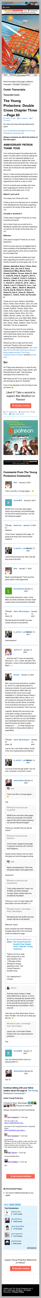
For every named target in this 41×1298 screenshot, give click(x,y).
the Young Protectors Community (20, 1092)
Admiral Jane (16, 1212)
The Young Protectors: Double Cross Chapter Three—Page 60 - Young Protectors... (23, 945)
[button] (7, 7)
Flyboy (13, 414)
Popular (17, 1205)
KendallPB (18, 500)
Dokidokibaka (16, 1241)
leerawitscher (19, 588)
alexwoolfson (19, 780)
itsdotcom (18, 525)
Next (28, 75)
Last (35, 75)
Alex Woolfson (23, 118)
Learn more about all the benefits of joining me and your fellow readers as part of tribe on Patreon (20, 351)
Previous (13, 75)
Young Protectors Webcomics (20, 939)
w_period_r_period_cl (22, 548)
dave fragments (16, 1234)
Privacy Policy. (18, 1292)
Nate (15, 482)
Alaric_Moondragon (21, 611)
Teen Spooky (20, 414)
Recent (12, 1205)
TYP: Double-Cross (11, 412)
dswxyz (17, 674)
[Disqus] (20, 1140)
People (6, 1205)
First (5, 75)
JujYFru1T (18, 650)
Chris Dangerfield (17, 1226)
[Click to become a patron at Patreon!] (20, 405)
